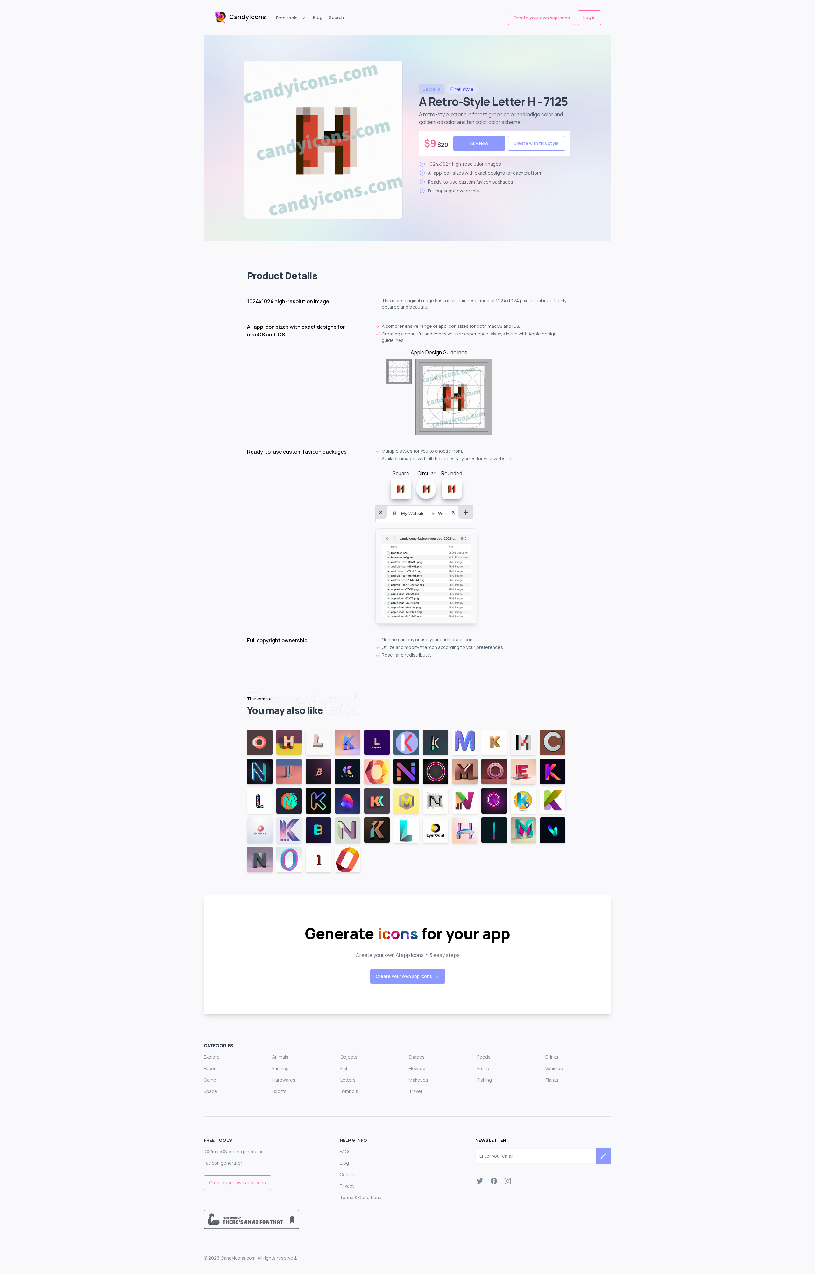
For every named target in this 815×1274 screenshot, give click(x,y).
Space (210, 1091)
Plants (551, 1080)
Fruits (483, 1068)
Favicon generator (223, 1163)
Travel (415, 1091)
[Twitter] (479, 1181)
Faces (210, 1068)
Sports (279, 1091)
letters (431, 88)
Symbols (349, 1091)
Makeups (418, 1080)
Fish (344, 1068)
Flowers (417, 1068)
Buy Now (479, 143)
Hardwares (283, 1080)
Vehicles (554, 1068)
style (462, 88)
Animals (280, 1057)
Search (336, 17)
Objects (349, 1057)
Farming (280, 1068)
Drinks (551, 1057)
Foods (484, 1057)
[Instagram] (507, 1181)
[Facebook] (493, 1181)
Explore (212, 1057)
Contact (348, 1174)
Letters (348, 1080)
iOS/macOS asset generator (233, 1151)
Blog (317, 17)
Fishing (484, 1080)
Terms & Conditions (360, 1197)
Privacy (347, 1186)
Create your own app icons (542, 18)
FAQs (345, 1151)
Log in (589, 17)
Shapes (417, 1057)
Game (210, 1080)
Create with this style (536, 143)
